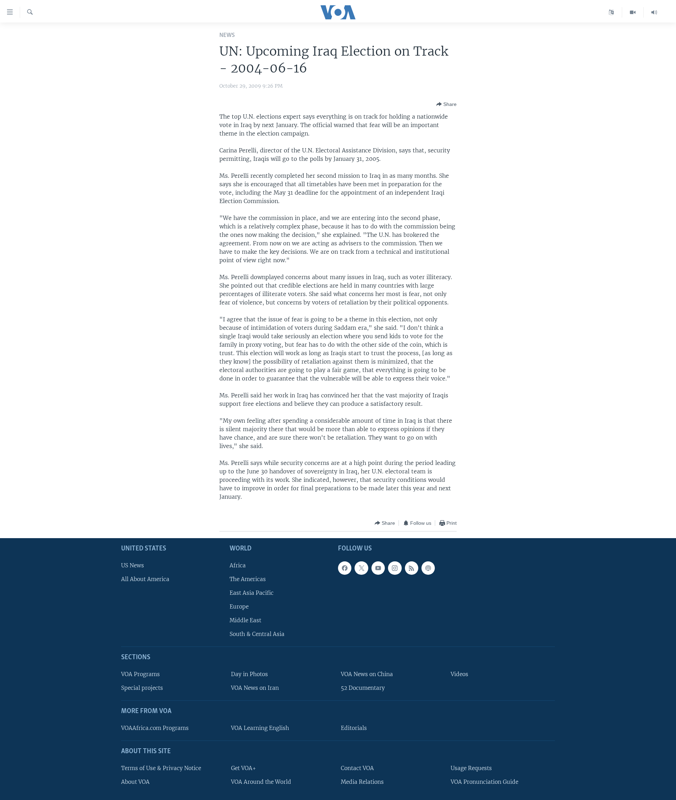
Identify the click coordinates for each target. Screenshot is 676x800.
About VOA (135, 782)
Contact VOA (357, 768)
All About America (145, 579)
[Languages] (611, 12)
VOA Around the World (261, 782)
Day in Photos (249, 674)
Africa (238, 565)
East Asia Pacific (252, 593)
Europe (239, 606)
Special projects (142, 688)
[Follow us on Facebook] (344, 568)
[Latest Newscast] (654, 12)
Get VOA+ (243, 768)
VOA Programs (140, 674)
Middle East (245, 620)
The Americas (248, 579)
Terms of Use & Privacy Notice (161, 768)
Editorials (354, 728)
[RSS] (411, 568)
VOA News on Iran (255, 688)
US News (132, 565)
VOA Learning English (260, 728)
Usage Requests (471, 768)
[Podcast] (428, 568)
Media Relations (362, 782)
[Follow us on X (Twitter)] (361, 568)
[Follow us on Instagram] (394, 568)
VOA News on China (367, 674)
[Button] (446, 104)
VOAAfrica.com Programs (155, 728)
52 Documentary (363, 688)
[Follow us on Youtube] (378, 568)
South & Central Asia (257, 634)
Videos (459, 674)
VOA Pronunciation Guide (484, 782)
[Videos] (633, 12)
